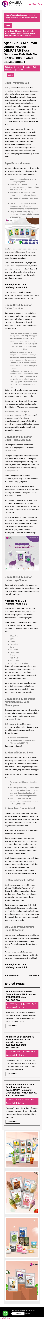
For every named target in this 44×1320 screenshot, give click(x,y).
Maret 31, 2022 (14, 1099)
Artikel (8, 25)
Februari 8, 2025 (15, 1052)
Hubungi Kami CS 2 (16, 287)
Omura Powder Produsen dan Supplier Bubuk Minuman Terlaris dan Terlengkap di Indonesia (21, 17)
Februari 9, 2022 (13, 67)
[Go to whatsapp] (5, 1313)
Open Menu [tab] (37, 4)
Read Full (14, 1025)
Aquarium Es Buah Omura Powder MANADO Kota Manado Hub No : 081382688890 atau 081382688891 (20, 1042)
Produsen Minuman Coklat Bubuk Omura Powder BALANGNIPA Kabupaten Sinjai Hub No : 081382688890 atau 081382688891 (21, 1090)
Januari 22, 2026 (15, 1004)
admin (27, 67)
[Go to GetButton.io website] (5, 1317)
